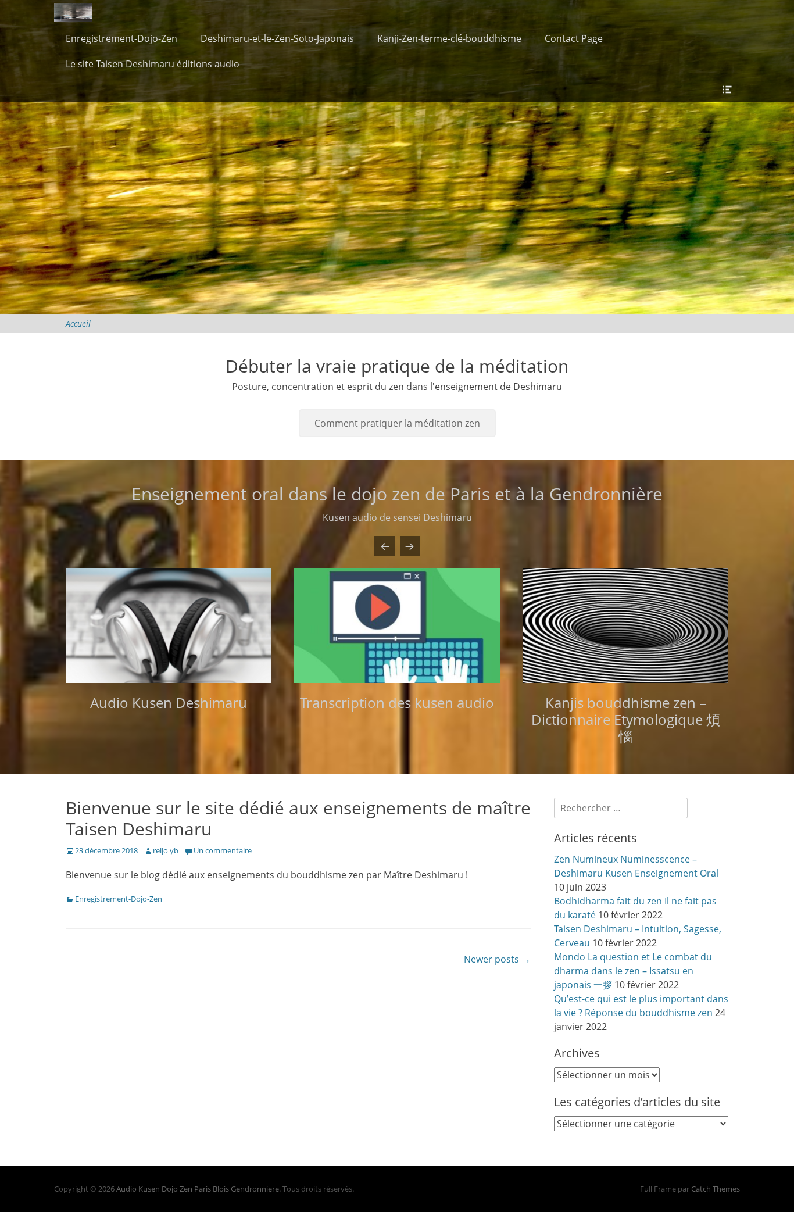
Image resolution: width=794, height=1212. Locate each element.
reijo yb (165, 850)
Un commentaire (223, 850)
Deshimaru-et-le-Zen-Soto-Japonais (277, 38)
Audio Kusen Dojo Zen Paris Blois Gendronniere (197, 1189)
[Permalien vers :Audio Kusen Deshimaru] (168, 626)
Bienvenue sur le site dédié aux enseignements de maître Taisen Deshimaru (298, 818)
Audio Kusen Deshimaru (168, 702)
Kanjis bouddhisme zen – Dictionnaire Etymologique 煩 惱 (625, 719)
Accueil (78, 323)
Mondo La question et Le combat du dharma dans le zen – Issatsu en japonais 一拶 (633, 970)
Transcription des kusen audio (397, 702)
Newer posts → (497, 959)
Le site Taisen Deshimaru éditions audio (152, 64)
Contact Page (574, 38)
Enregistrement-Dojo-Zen (121, 38)
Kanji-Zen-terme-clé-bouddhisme (449, 38)
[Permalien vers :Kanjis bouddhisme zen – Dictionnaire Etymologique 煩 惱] (625, 626)
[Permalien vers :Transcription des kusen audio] (396, 626)
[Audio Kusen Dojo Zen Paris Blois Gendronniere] (73, 13)
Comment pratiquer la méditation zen (397, 423)
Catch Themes (715, 1189)
